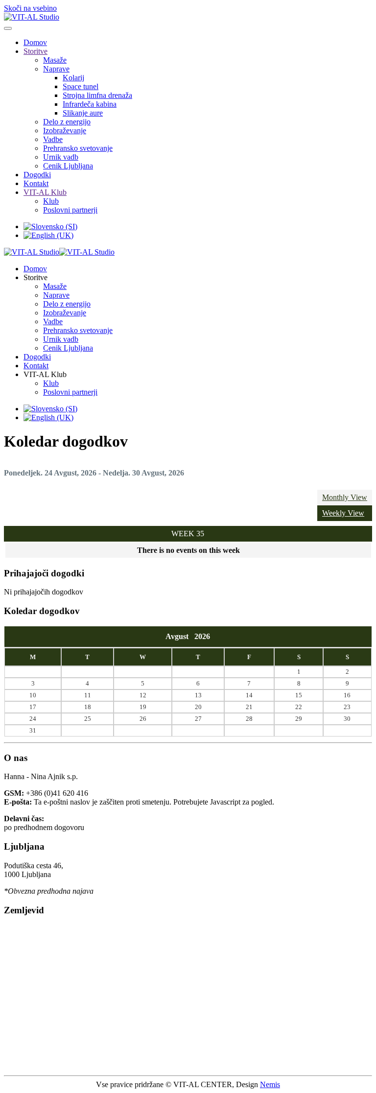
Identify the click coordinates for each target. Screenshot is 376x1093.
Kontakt (36, 183)
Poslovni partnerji (70, 210)
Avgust (179, 636)
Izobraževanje (64, 130)
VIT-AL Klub (45, 192)
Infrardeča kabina (90, 104)
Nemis (270, 1084)
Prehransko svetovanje (78, 148)
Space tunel (80, 86)
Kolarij (73, 77)
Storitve (35, 51)
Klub (51, 201)
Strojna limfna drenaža (97, 95)
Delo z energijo (67, 122)
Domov (35, 42)
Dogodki (37, 174)
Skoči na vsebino (30, 8)
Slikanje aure (83, 113)
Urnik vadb (60, 157)
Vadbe (53, 139)
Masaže (55, 60)
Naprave (56, 69)
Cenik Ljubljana (68, 166)
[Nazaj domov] (31, 17)
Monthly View (344, 497)
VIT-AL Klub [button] (45, 374)
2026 (202, 636)
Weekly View (343, 513)
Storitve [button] (35, 277)
